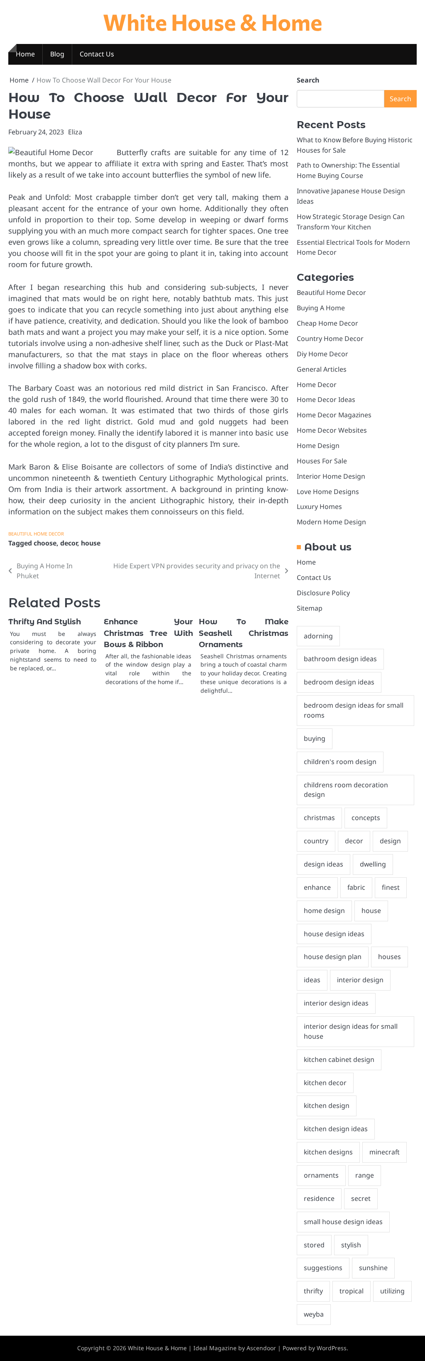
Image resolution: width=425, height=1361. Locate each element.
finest (391, 887)
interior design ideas (336, 1003)
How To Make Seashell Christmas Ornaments (243, 633)
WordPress (332, 1348)
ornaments (321, 1175)
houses (389, 956)
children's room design (340, 761)
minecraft (384, 1151)
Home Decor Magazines (334, 414)
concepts (366, 817)
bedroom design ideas (339, 682)
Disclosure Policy (323, 592)
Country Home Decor (330, 338)
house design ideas (334, 933)
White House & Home (212, 21)
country (316, 840)
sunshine (373, 1267)
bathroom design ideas (340, 658)
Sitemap (309, 608)
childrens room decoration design (346, 789)
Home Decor (317, 384)
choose (45, 543)
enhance (317, 887)
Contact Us (97, 53)
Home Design (318, 445)
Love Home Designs (328, 491)
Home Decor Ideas (326, 399)
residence (319, 1198)
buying (314, 738)
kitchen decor (325, 1082)
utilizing (392, 1290)
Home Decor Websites (332, 430)
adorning (318, 635)
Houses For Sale (322, 460)
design (390, 840)
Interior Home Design (331, 476)
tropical (352, 1290)
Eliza (75, 131)
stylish (351, 1244)
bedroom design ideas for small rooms (353, 710)
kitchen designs (328, 1151)
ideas (312, 979)
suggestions (323, 1267)
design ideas (323, 864)
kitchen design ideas (336, 1128)
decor (68, 543)
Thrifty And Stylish (44, 621)
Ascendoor (261, 1348)
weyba (314, 1314)
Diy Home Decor (322, 353)
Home (25, 53)
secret (361, 1198)
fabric (356, 887)
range (364, 1175)
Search (308, 80)
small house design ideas (343, 1221)
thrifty (313, 1290)
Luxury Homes (319, 506)
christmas (319, 817)
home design (324, 910)
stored (314, 1244)
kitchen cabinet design (339, 1059)
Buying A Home (321, 307)
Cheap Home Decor (327, 323)
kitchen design (326, 1105)
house (90, 543)
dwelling (373, 864)
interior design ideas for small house (351, 1031)
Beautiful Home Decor (36, 534)
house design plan (332, 956)
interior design (360, 979)
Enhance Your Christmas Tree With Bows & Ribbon (148, 633)
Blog (57, 53)
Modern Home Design (331, 521)
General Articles (322, 369)
